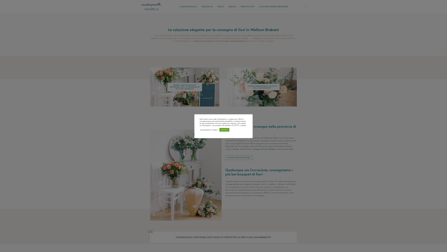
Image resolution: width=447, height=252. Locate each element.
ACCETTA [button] (224, 130)
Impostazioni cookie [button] (209, 130)
